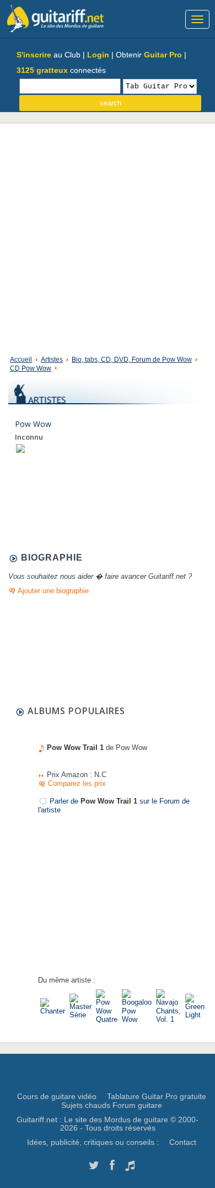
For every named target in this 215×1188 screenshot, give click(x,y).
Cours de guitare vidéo (56, 1096)
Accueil (21, 359)
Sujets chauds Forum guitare (111, 1105)
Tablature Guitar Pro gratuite (156, 1096)
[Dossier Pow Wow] (20, 448)
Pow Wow (33, 424)
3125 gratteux (42, 70)
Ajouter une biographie (53, 591)
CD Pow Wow (30, 368)
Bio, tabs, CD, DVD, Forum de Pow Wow (132, 359)
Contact (182, 1142)
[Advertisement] (107, 237)
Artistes (52, 359)
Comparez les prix (77, 783)
